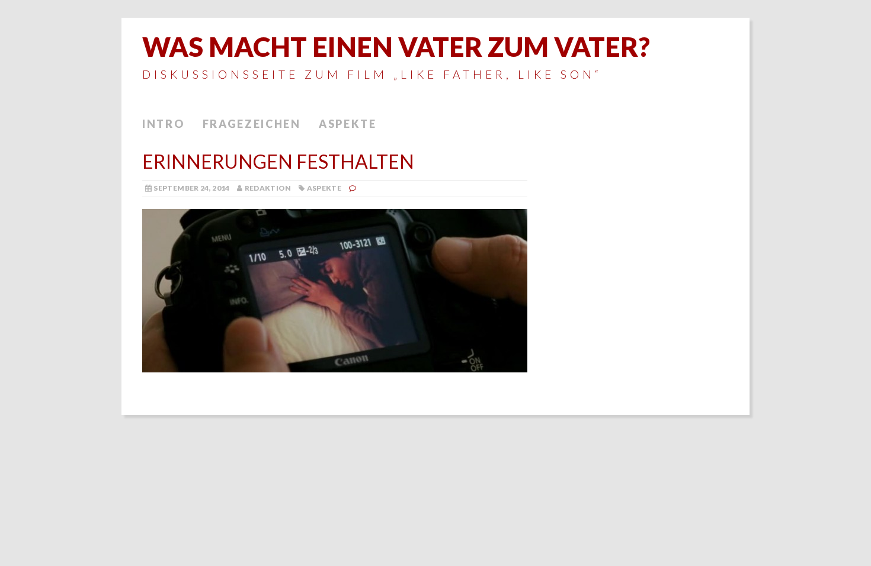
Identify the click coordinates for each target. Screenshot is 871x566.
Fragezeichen (252, 123)
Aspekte (348, 123)
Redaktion (268, 188)
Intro (163, 123)
